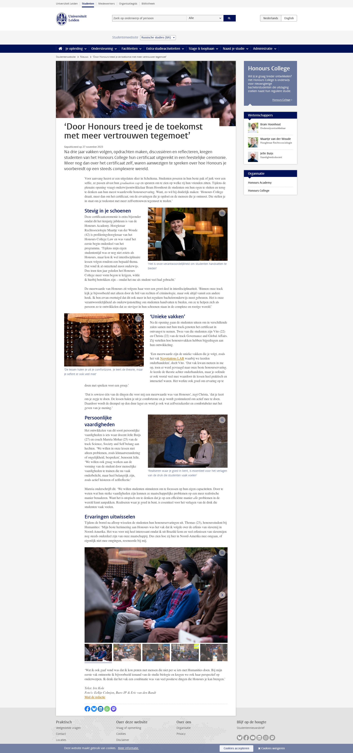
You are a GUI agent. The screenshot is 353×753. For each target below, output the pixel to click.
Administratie (263, 48)
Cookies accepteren (236, 748)
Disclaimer (122, 740)
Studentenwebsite (66, 56)
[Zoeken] (229, 18)
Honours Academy (259, 183)
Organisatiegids (128, 3)
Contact (61, 734)
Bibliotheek (148, 3)
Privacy (180, 734)
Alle (191, 18)
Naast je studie (234, 48)
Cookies (121, 734)
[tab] (98, 652)
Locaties (61, 740)
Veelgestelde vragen (68, 728)
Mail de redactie (95, 697)
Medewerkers (106, 3)
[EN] (289, 18)
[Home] (59, 49)
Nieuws (84, 56)
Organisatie (183, 728)
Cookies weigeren (273, 748)
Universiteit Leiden (67, 3)
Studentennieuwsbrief (251, 728)
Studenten (88, 3)
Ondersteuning (102, 48)
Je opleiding (74, 48)
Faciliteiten (130, 48)
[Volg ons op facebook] (246, 738)
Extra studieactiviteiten (163, 48)
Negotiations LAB (172, 358)
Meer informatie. (128, 748)
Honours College (281, 99)
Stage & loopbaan (201, 48)
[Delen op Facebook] (87, 709)
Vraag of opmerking (128, 728)
